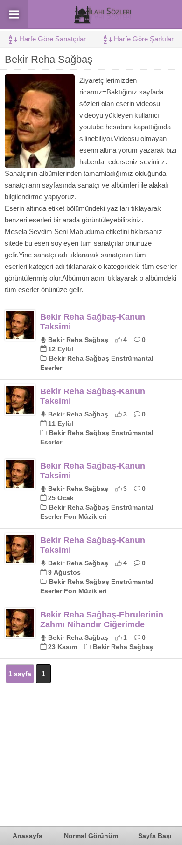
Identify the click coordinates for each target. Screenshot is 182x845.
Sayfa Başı (155, 835)
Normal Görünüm (91, 835)
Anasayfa (27, 835)
